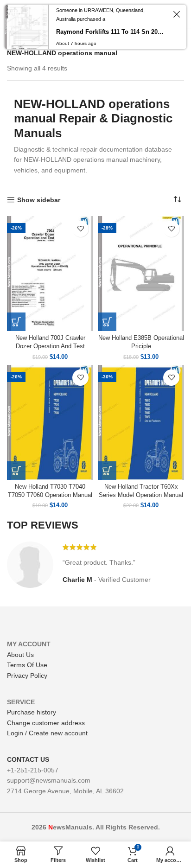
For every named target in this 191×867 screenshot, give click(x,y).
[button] (16, 321)
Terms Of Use (27, 665)
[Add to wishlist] (80, 229)
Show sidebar (38, 200)
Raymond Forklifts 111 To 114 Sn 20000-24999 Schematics (110, 31)
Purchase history (31, 712)
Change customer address (46, 723)
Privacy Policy (27, 675)
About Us (20, 654)
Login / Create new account (47, 733)
